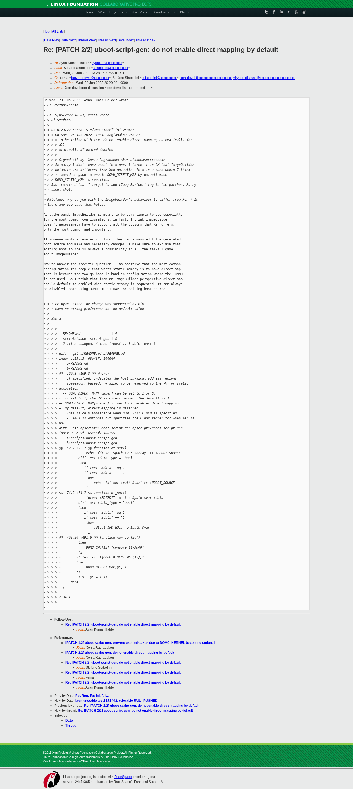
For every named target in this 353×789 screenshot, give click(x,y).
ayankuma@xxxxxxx (107, 63)
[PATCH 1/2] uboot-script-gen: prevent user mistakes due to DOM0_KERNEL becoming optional (140, 643)
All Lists (58, 31)
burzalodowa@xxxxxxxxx (90, 78)
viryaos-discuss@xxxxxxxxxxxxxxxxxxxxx (264, 78)
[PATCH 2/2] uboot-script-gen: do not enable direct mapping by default (119, 653)
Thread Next (106, 40)
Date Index (125, 40)
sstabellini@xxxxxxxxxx (110, 68)
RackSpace (123, 777)
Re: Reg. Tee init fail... (92, 696)
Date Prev (51, 40)
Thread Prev (86, 40)
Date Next (68, 40)
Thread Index (145, 40)
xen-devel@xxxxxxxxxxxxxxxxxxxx (206, 78)
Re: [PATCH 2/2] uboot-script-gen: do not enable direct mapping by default (123, 624)
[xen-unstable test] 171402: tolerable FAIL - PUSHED (116, 701)
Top (47, 31)
